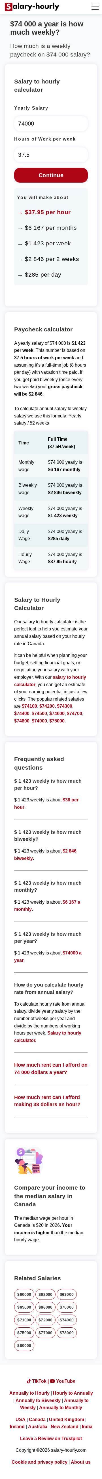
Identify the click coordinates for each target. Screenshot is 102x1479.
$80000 (24, 1345)
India (87, 1426)
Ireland (17, 1426)
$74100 (29, 706)
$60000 (24, 1294)
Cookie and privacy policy (39, 1462)
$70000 (67, 1307)
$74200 (47, 706)
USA (21, 1419)
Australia (37, 1426)
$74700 (74, 713)
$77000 (45, 1332)
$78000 (67, 1332)
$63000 (67, 1294)
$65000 (24, 1307)
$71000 (24, 1320)
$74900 (39, 720)
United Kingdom (66, 1419)
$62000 (45, 1294)
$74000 (67, 1320)
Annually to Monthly (60, 1407)
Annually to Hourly (29, 1393)
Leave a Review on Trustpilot (51, 1438)
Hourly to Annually (73, 1393)
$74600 (57, 713)
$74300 (64, 706)
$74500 (39, 713)
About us (81, 1462)
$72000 (45, 1320)
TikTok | (40, 1381)
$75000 (57, 720)
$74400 (21, 713)
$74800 (21, 720)
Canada (37, 1419)
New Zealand (64, 1426)
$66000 (45, 1307)
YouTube (65, 1381)
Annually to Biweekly (38, 1400)
